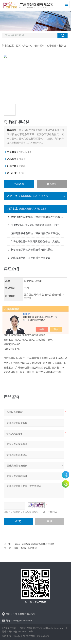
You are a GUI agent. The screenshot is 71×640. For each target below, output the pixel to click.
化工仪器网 (19, 636)
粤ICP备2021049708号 (21, 631)
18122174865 (65, 475)
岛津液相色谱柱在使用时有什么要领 (30, 257)
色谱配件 (51, 45)
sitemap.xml (43, 636)
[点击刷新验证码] (36, 505)
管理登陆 (31, 636)
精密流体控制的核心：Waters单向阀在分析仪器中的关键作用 (37, 217)
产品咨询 (19, 184)
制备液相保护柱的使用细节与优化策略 (32, 249)
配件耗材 (39, 45)
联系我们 (52, 184)
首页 (18, 45)
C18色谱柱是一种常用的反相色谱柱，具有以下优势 (37, 241)
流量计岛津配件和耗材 (25, 548)
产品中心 (28, 45)
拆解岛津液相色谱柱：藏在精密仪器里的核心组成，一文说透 (37, 233)
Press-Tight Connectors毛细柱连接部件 (34, 544)
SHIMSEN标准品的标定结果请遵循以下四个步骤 (37, 225)
